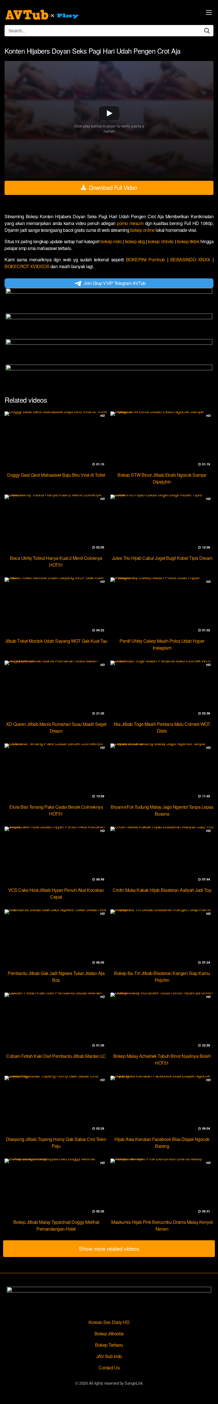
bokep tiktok (188, 241)
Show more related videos (109, 1248)
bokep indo (111, 241)
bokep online (143, 230)
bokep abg (135, 241)
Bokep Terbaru (109, 1345)
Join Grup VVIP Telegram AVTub (115, 283)
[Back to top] (208, 1391)
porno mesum (131, 223)
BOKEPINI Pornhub (146, 259)
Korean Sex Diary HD (109, 1322)
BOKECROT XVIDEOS (28, 266)
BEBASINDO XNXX (191, 259)
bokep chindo (161, 241)
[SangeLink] (43, 14)
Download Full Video (112, 187)
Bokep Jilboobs (109, 1333)
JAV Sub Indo (109, 1356)
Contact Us (109, 1367)
